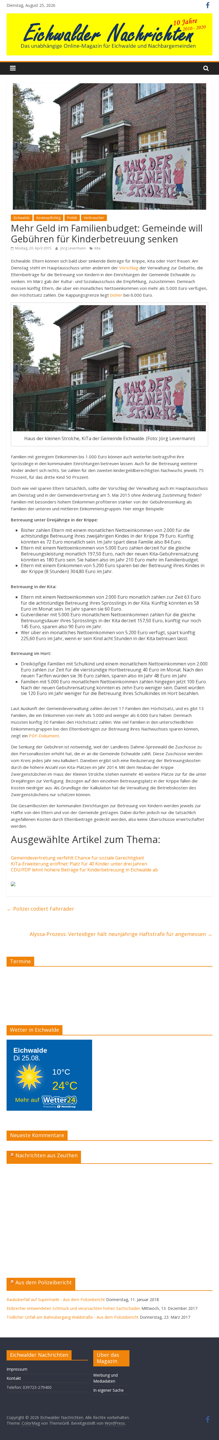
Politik (72, 217)
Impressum (17, 1369)
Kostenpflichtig (48, 217)
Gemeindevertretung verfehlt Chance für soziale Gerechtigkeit (77, 858)
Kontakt (14, 1378)
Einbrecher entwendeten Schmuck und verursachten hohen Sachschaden (73, 1308)
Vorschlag (128, 267)
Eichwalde (22, 217)
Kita (97, 248)
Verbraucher (94, 217)
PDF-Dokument (44, 735)
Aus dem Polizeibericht (43, 1282)
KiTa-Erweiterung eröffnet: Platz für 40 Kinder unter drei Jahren (79, 864)
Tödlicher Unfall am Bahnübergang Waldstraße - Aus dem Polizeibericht (73, 1317)
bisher (116, 295)
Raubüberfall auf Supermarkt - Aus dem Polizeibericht (56, 1299)
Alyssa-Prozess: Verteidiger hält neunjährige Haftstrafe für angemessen (121, 934)
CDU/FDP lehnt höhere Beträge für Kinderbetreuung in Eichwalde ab (84, 870)
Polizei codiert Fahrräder (40, 908)
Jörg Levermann (73, 248)
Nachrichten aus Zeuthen (46, 1155)
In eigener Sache (108, 1390)
